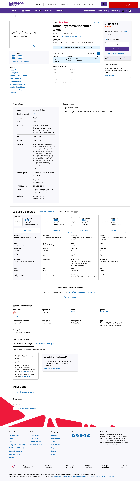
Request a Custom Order (117, 53)
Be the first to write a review (26, 408)
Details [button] (125, 32)
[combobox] (70, 4)
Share (98, 22)
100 (34, 114)
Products (11, 16)
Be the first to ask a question (25, 392)
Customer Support (26, 376)
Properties (13, 70)
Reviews (12, 93)
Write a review (69, 36)
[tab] (13, 16)
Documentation (15, 81)
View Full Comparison (47, 212)
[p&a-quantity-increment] (127, 44)
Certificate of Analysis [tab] (23, 343)
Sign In (62, 47)
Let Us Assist (110, 75)
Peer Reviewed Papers (17, 87)
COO (20, 57)
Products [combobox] (38, 4)
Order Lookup (102, 11)
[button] (89, 11)
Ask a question (80, 36)
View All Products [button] (70, 297)
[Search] (104, 4)
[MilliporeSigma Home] (16, 4)
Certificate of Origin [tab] (45, 343)
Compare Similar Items (18, 76)
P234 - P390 (104, 312)
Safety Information (16, 78)
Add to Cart (117, 49)
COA (13, 57)
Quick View (27, 230)
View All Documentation (20, 62)
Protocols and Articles (17, 84)
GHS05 (15, 316)
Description (13, 73)
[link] (18, 435)
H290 (73, 312)
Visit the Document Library (53, 368)
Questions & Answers (17, 90)
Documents (25, 371)
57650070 (72, 76)
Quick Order (114, 11)
